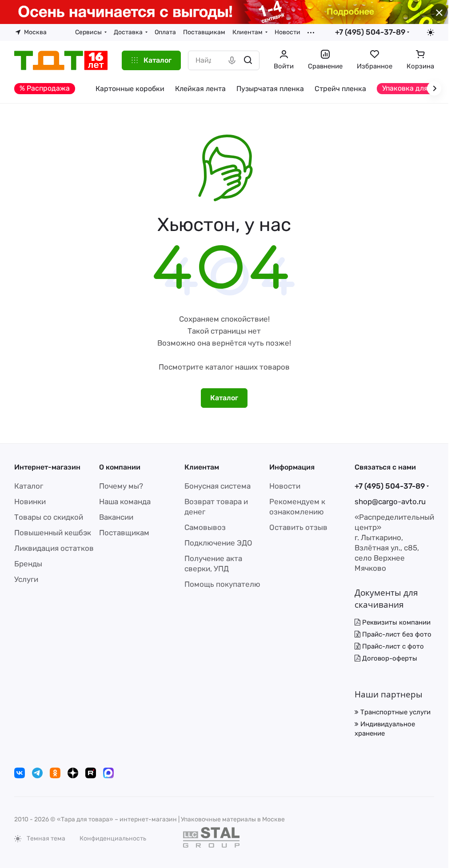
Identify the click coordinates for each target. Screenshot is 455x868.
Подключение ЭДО (218, 542)
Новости (284, 486)
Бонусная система (217, 486)
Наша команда (125, 501)
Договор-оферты (388, 658)
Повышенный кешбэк (52, 532)
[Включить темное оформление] (430, 32)
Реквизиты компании (395, 622)
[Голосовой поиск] (232, 60)
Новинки (30, 501)
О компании (119, 467)
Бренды (28, 563)
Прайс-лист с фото (392, 646)
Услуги (26, 579)
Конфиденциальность (113, 838)
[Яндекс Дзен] (73, 773)
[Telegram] (37, 773)
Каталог (28, 486)
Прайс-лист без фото (395, 634)
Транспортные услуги (395, 712)
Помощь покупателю (222, 584)
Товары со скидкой (48, 517)
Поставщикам (124, 532)
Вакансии (116, 517)
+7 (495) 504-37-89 (370, 32)
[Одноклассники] (55, 773)
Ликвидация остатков (54, 548)
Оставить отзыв (298, 527)
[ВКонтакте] (19, 773)
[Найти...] (247, 60)
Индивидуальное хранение (385, 728)
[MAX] (108, 773)
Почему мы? (121, 486)
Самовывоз (205, 527)
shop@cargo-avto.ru (390, 501)
